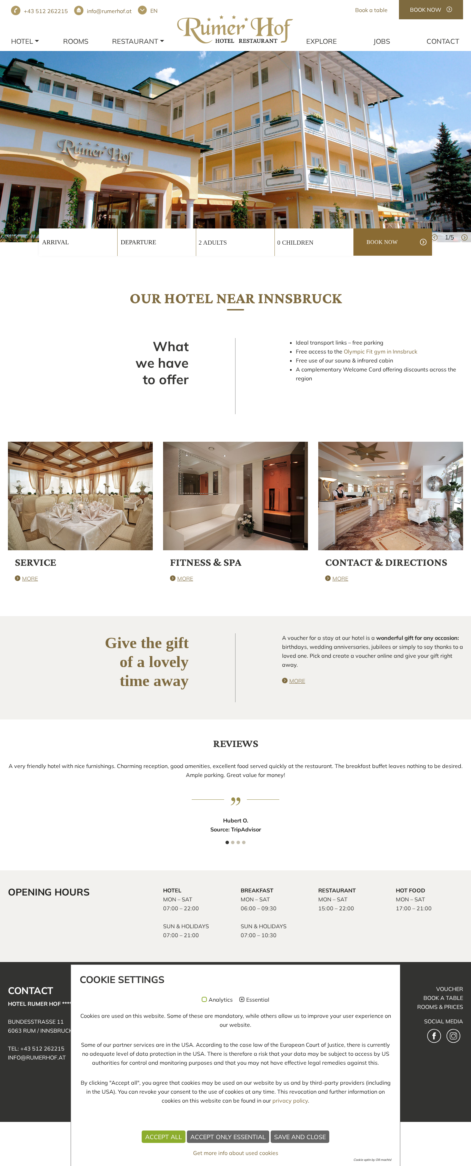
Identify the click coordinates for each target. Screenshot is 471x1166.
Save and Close (300, 1137)
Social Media (443, 1021)
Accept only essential (228, 1137)
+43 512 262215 (46, 11)
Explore (321, 41)
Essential (257, 1000)
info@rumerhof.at (109, 11)
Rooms (75, 41)
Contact (443, 41)
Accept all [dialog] (163, 1137)
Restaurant (135, 41)
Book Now (425, 9)
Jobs (381, 41)
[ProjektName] (235, 29)
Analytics (221, 1000)
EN (154, 10)
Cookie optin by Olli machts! (372, 1160)
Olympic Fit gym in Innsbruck (380, 351)
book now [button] (382, 242)
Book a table (371, 10)
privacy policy (290, 1100)
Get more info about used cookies (235, 1152)
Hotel (22, 41)
